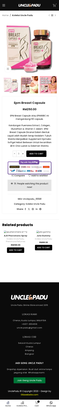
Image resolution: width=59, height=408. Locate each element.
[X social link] (29, 209)
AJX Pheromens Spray (15, 235)
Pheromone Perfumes (15, 241)
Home (5, 15)
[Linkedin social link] (36, 209)
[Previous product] (49, 15)
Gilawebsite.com (29, 394)
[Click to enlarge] (8, 69)
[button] (15, 250)
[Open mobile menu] (4, 5)
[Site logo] (29, 5)
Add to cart (36, 153)
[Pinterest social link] (33, 209)
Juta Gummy (43, 235)
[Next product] (55, 15)
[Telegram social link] (40, 209)
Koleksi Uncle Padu (22, 15)
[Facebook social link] (25, 209)
